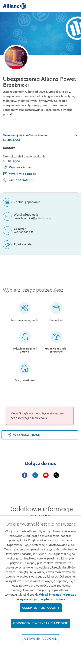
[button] (40, 137)
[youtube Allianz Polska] (46, 475)
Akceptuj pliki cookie (40, 608)
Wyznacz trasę (20, 167)
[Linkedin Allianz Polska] (35, 475)
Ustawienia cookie (40, 639)
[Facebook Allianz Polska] (25, 475)
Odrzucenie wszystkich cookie (40, 623)
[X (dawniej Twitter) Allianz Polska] (56, 475)
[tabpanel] (40, 161)
